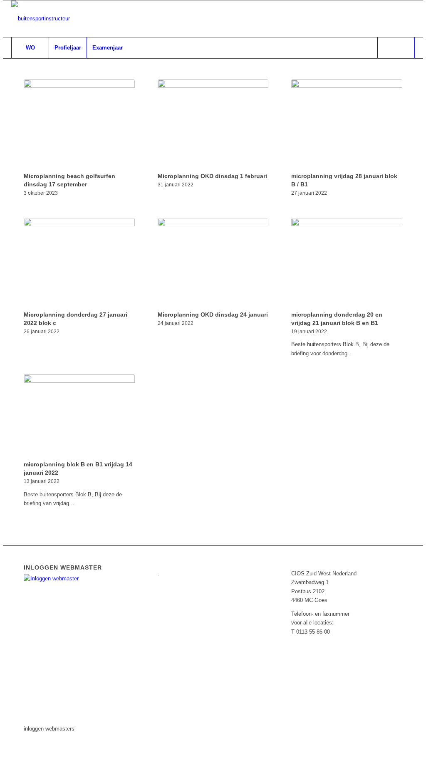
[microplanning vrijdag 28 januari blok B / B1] (346, 124)
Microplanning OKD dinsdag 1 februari (212, 176)
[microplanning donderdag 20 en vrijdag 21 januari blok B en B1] (346, 263)
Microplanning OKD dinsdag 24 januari (213, 314)
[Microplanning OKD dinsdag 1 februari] (213, 124)
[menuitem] (30, 47)
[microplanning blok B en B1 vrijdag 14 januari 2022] (79, 416)
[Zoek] (396, 47)
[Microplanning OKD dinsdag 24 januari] (213, 263)
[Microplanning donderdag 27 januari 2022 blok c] (79, 263)
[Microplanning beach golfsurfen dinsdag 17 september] (79, 124)
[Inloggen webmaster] (72, 578)
